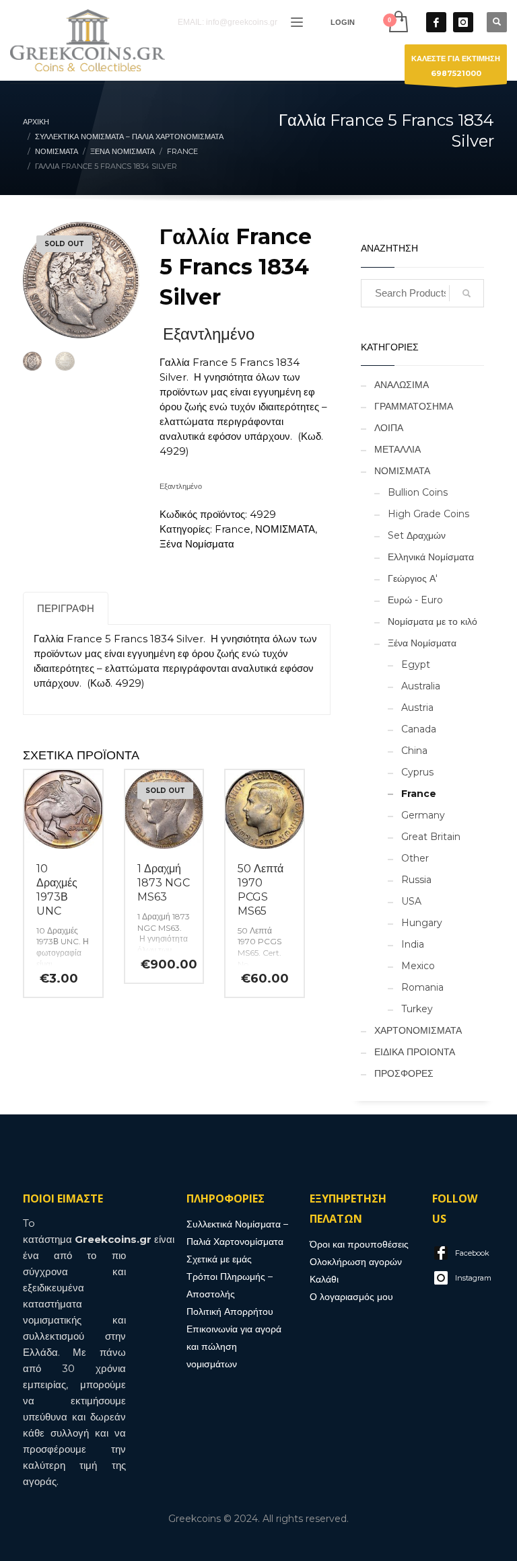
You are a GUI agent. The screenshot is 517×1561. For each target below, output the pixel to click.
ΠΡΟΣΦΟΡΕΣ (404, 1073)
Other (415, 858)
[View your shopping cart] (397, 21)
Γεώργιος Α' (413, 578)
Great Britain (430, 837)
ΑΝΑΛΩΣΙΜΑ (401, 385)
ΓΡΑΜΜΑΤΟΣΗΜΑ (413, 406)
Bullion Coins (418, 492)
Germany (423, 815)
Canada (418, 729)
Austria (417, 707)
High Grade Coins (428, 514)
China (414, 751)
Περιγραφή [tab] (65, 608)
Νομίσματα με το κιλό (432, 621)
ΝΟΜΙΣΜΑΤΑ (285, 529)
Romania (422, 987)
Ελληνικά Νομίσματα (431, 557)
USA (411, 901)
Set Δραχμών (417, 535)
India (412, 944)
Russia (416, 880)
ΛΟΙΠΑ (388, 428)
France (232, 529)
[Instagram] (463, 22)
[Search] (466, 293)
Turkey (417, 1009)
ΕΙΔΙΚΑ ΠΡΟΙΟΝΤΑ (414, 1052)
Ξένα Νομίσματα (197, 543)
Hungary (421, 923)
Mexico (418, 966)
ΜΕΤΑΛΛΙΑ (397, 449)
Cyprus (417, 772)
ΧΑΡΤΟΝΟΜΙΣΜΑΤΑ (418, 1030)
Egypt (415, 664)
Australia (420, 686)
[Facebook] (436, 22)
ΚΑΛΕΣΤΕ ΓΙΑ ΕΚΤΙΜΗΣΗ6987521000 (455, 66)
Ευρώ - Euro (415, 600)
